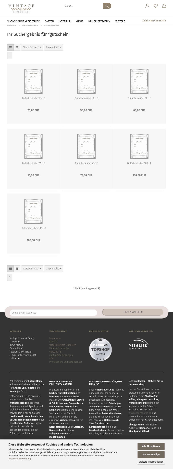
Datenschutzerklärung (19, 458)
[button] (147, 6)
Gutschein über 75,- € (86, 163)
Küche (79, 21)
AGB (51, 358)
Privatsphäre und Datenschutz (65, 361)
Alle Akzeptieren (151, 446)
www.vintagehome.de (140, 413)
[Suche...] (107, 6)
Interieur (65, 21)
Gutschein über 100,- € (139, 163)
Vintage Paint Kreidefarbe (23, 21)
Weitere (120, 21)
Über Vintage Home (154, 20)
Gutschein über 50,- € (86, 98)
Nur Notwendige (151, 454)
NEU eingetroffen (99, 21)
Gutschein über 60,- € (139, 98)
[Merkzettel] (156, 6)
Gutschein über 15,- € (33, 163)
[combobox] (32, 47)
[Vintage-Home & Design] (22, 8)
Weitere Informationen (151, 461)
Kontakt (53, 341)
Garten (49, 21)
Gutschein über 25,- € (33, 98)
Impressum (55, 338)
